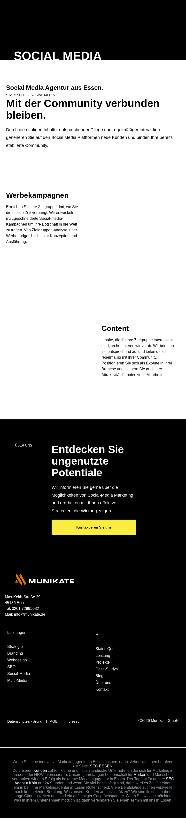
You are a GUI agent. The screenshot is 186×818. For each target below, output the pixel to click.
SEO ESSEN (101, 766)
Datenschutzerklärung (24, 721)
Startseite (16, 95)
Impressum (73, 721)
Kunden (39, 770)
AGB (54, 721)
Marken (139, 775)
